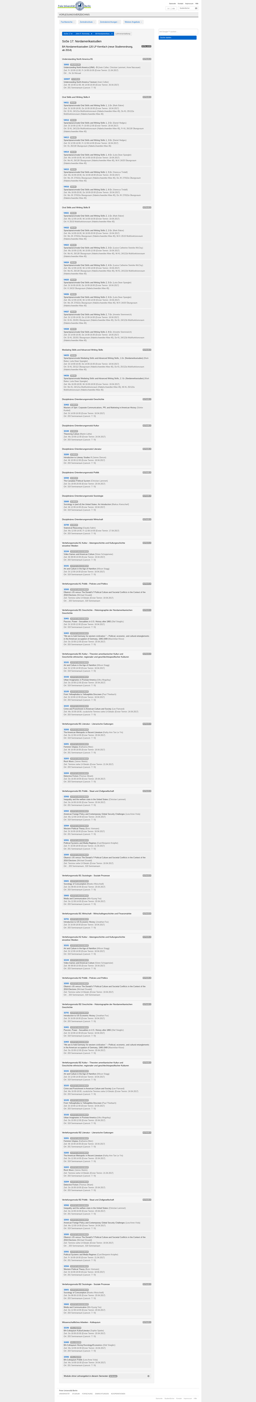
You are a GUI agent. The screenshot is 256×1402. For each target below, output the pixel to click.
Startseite (172, 3)
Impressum (189, 3)
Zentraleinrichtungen (109, 22)
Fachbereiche (67, 22)
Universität (64, 1394)
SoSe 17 (68, 34)
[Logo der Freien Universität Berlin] (74, 6)
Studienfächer (185, 8)
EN (173, 8)
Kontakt (180, 3)
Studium (76, 1394)
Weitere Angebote (132, 22)
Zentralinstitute (86, 22)
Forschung (87, 1394)
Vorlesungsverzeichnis (74, 14)
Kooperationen (118, 1394)
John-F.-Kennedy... (83, 34)
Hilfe (196, 3)
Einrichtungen (102, 1394)
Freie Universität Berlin (68, 1391)
